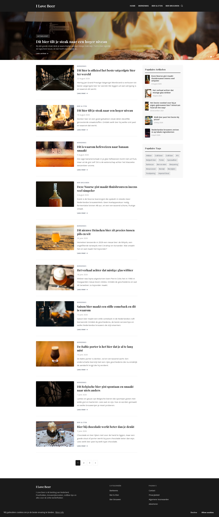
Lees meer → (82, 93)
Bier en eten (161, 164)
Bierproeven (151, 169)
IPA (177, 156)
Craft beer (159, 156)
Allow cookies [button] (208, 512)
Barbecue (150, 164)
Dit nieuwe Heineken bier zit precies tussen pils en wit (106, 232)
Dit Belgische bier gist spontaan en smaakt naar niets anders (105, 388)
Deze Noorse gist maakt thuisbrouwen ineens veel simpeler (107, 188)
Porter (161, 160)
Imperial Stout (164, 173)
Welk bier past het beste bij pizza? (166, 118)
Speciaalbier (172, 160)
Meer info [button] (59, 512)
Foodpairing (150, 173)
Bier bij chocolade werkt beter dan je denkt (105, 427)
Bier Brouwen (172, 6)
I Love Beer (43, 487)
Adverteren (153, 504)
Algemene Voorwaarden (159, 499)
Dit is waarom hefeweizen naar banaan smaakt (103, 148)
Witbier (149, 156)
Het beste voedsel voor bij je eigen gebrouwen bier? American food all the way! (165, 105)
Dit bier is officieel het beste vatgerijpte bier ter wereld (106, 72)
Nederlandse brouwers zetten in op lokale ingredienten (165, 131)
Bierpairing (174, 164)
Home (132, 6)
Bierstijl (162, 169)
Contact (152, 490)
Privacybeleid (154, 495)
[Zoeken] (182, 6)
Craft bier (169, 156)
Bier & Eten (157, 6)
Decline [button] (194, 512)
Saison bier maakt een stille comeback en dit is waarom (106, 308)
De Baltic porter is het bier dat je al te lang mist (105, 348)
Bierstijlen (171, 169)
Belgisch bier (151, 160)
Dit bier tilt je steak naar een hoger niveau (105, 110)
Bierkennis (143, 6)
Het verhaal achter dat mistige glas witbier (105, 270)
